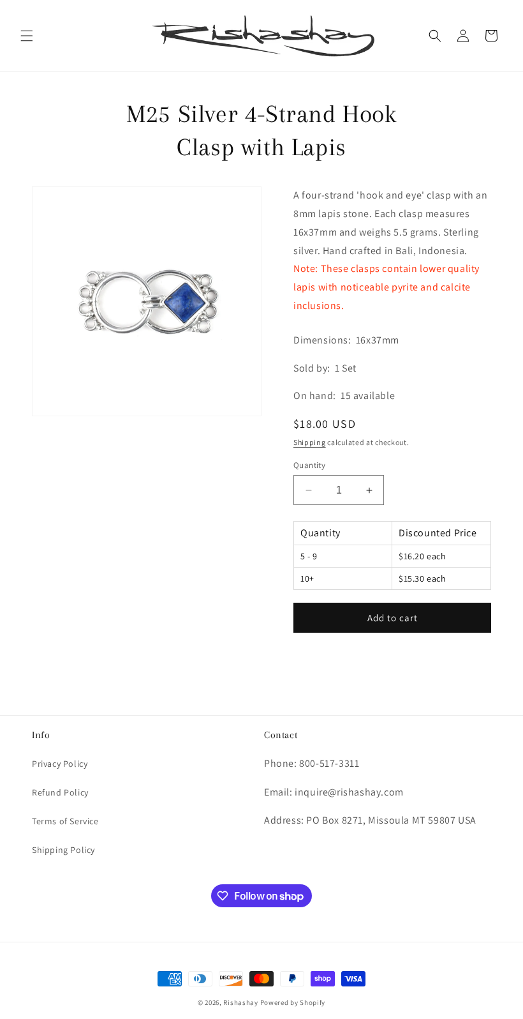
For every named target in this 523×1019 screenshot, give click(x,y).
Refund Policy (60, 792)
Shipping (309, 442)
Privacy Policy (59, 763)
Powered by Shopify (293, 1002)
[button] (27, 36)
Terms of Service (65, 821)
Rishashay (240, 1002)
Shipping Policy (63, 850)
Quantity (309, 465)
